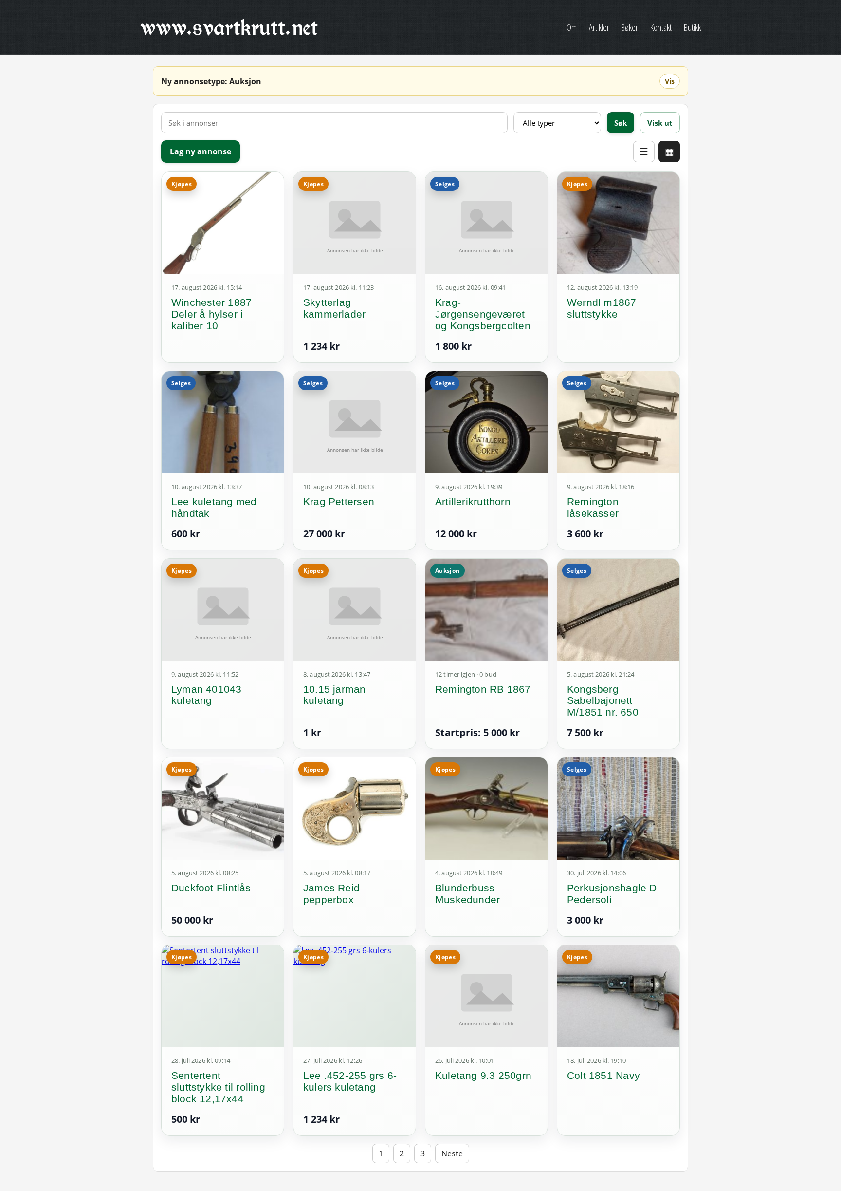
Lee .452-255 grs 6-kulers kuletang (350, 1081)
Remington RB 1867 (483, 689)
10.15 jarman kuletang (334, 694)
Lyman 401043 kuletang (206, 694)
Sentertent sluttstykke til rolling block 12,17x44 (218, 1087)
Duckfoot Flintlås (211, 887)
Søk (620, 123)
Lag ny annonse (200, 151)
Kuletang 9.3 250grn (483, 1075)
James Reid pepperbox (331, 893)
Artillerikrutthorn (473, 501)
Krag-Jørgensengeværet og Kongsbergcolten (482, 314)
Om (572, 27)
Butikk (692, 27)
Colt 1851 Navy (603, 1075)
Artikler (599, 27)
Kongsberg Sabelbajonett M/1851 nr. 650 (603, 700)
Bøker (629, 27)
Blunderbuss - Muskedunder (468, 893)
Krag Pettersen (338, 501)
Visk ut (660, 123)
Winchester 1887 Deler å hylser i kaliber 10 (211, 314)
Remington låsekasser (593, 507)
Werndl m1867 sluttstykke (602, 308)
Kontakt (661, 27)
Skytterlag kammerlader (334, 308)
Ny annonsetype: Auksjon (211, 81)
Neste (452, 1153)
